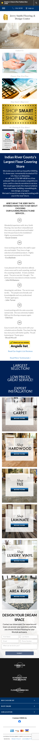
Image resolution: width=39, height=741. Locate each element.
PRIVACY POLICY (16, 713)
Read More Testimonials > (20, 332)
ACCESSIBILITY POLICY (28, 713)
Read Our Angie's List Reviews (20, 325)
